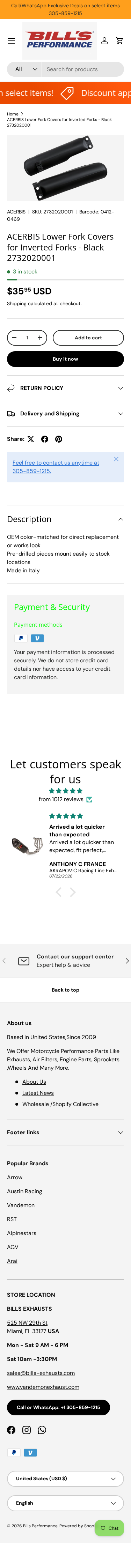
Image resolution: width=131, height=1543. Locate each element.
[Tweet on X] (31, 439)
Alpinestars (21, 1233)
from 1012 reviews (61, 799)
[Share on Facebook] (45, 439)
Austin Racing (24, 1191)
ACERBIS (16, 212)
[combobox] (65, 69)
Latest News (38, 1093)
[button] (120, 40)
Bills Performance (40, 1526)
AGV (13, 1247)
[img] (65, 790)
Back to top (65, 990)
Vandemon (21, 1205)
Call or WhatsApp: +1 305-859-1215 (58, 1407)
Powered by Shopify (79, 1526)
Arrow (14, 1177)
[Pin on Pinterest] (59, 439)
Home (13, 114)
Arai (12, 1261)
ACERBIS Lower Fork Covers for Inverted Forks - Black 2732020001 (59, 122)
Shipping (17, 303)
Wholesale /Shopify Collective (60, 1104)
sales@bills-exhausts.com (41, 1373)
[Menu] (11, 40)
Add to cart (88, 337)
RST (12, 1219)
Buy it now (65, 359)
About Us (34, 1081)
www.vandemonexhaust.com (43, 1387)
